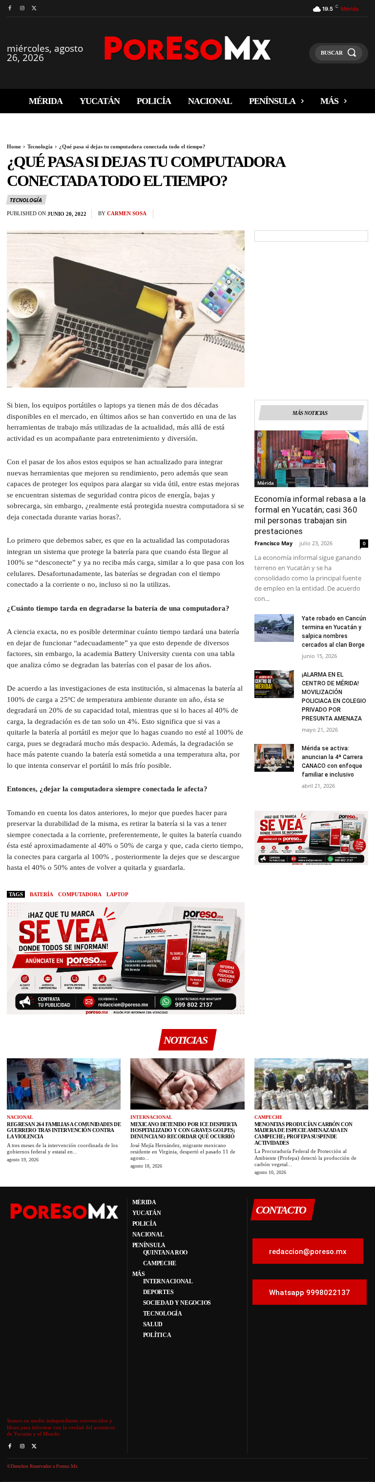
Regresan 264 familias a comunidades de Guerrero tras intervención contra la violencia (64, 1130)
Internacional (151, 1117)
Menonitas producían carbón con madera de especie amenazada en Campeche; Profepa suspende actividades (303, 1133)
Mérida (265, 482)
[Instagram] (21, 8)
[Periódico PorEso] (188, 48)
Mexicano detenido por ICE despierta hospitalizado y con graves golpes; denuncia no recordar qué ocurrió (183, 1130)
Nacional (20, 1117)
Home (14, 146)
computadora (80, 894)
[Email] (336, 216)
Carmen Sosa (126, 213)
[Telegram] (358, 216)
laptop (117, 894)
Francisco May (273, 543)
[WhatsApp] (313, 216)
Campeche (268, 1117)
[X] (34, 8)
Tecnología (40, 146)
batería (41, 894)
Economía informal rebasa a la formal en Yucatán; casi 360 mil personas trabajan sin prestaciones (310, 515)
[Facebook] (9, 8)
